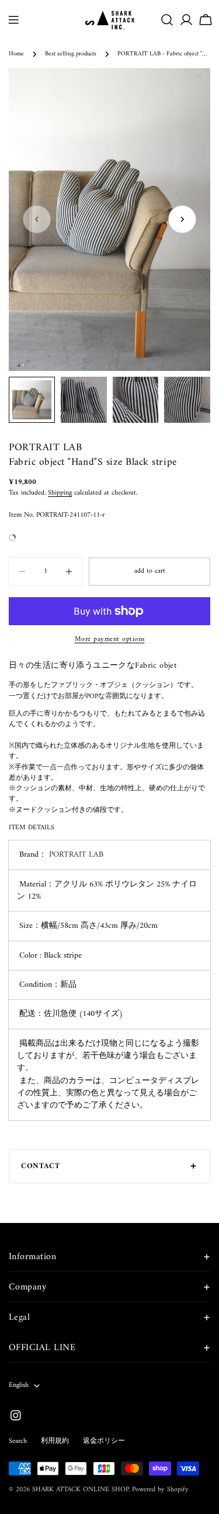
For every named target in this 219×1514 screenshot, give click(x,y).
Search (18, 1441)
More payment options (110, 640)
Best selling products (70, 53)
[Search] (167, 19)
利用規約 (55, 1441)
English (19, 1385)
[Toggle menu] (13, 19)
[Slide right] (182, 219)
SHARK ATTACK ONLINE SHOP (80, 1490)
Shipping (60, 493)
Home (16, 53)
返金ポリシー (104, 1441)
